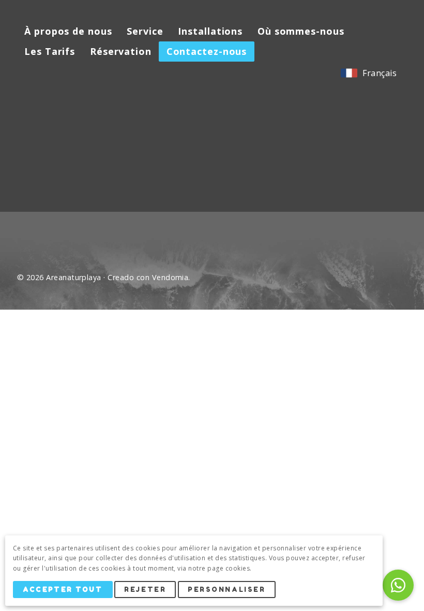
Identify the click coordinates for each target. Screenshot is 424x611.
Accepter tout (62, 589)
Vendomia (170, 277)
